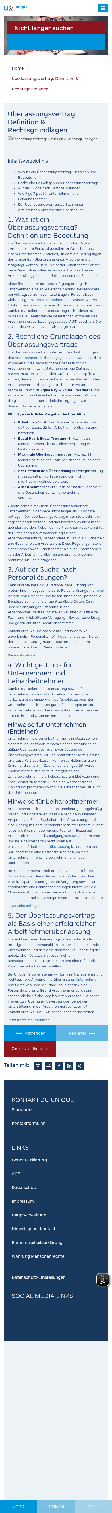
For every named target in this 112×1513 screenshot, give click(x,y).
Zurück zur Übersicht (30, 1048)
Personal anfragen (23, 655)
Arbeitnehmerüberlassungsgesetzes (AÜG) (50, 357)
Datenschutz (24, 1187)
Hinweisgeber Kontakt (33, 1228)
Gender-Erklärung (29, 1159)
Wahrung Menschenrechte (38, 1256)
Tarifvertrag (17, 876)
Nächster (77, 1033)
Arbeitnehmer (53, 300)
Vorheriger (34, 1033)
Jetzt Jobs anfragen (24, 906)
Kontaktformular (28, 1123)
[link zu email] (38, 1066)
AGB (16, 1173)
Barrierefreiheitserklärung (37, 1242)
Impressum (23, 1201)
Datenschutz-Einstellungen (39, 1277)
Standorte (22, 1109)
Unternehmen (87, 979)
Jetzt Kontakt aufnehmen (28, 1020)
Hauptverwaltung (29, 1214)
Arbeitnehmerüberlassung (48, 846)
